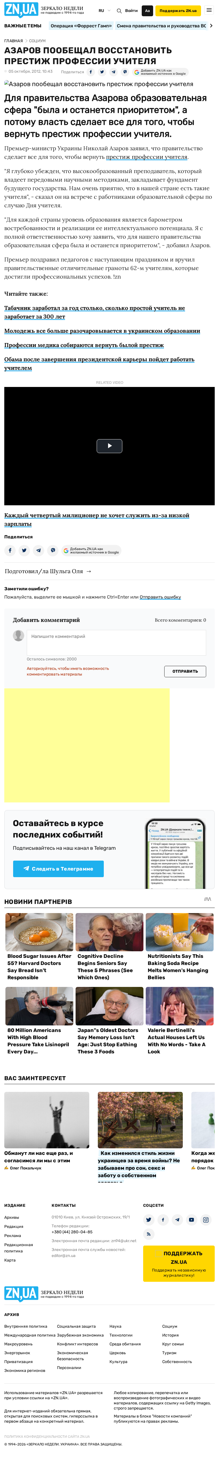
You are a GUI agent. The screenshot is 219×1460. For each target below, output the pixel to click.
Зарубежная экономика (80, 1335)
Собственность (177, 1361)
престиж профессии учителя (146, 156)
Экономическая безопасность (72, 1355)
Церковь (118, 1352)
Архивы (11, 1217)
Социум (169, 1326)
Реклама (12, 1235)
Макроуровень (18, 1344)
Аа (147, 11)
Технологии (121, 1335)
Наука (115, 1326)
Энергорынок (17, 1352)
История (170, 1335)
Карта (10, 1260)
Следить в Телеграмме (62, 869)
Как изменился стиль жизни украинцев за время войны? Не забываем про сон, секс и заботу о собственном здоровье (139, 1168)
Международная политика (30, 1335)
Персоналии (69, 1367)
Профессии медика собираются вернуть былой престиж (84, 344)
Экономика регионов (24, 1370)
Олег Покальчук (25, 1168)
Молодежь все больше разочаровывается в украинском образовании (102, 330)
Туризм (169, 1352)
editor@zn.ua (64, 1255)
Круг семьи (173, 1344)
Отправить (185, 671)
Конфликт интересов (77, 1344)
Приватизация (18, 1361)
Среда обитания (125, 1344)
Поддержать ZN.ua (178, 11)
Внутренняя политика (25, 1326)
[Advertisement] (87, 745)
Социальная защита (76, 1326)
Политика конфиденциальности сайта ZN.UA (47, 1437)
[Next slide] (210, 26)
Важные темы (23, 26)
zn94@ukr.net (123, 1240)
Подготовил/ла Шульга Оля (44, 571)
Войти (131, 10)
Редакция (13, 1226)
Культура (118, 1361)
